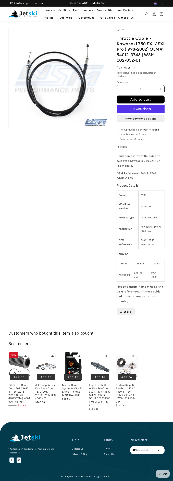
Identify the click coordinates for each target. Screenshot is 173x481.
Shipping (137, 73)
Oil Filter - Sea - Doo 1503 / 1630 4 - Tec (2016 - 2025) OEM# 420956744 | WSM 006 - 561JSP (19, 393)
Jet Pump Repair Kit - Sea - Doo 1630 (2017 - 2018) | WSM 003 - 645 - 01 (45, 392)
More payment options (140, 118)
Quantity (122, 82)
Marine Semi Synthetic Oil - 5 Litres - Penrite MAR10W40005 (71, 390)
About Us (109, 454)
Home (107, 448)
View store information (133, 139)
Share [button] (127, 311)
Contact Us (77, 449)
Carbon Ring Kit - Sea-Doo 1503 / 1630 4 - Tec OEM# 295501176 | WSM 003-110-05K (126, 393)
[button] (146, 14)
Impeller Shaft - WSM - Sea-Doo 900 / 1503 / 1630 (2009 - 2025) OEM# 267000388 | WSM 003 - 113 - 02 (99, 395)
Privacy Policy (79, 454)
